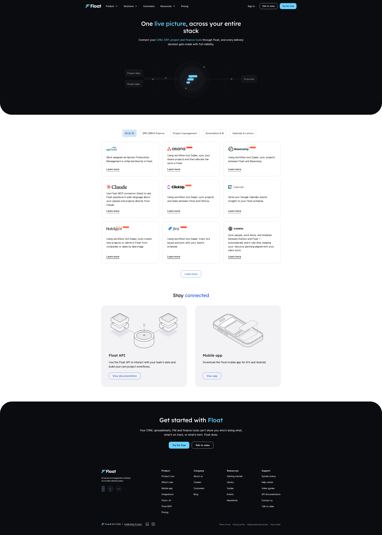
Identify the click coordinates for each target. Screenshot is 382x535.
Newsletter (232, 500)
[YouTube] (153, 524)
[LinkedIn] (147, 524)
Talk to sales (268, 6)
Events (230, 494)
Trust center (275, 524)
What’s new (167, 482)
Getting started (234, 476)
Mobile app (167, 488)
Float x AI (166, 500)
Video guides (268, 488)
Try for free (288, 6)
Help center (267, 482)
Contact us (267, 500)
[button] (112, 6)
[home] (93, 6)
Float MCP (167, 506)
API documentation (271, 494)
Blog (196, 494)
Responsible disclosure (257, 524)
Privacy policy (239, 524)
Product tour (168, 476)
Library (230, 482)
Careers (197, 482)
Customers (149, 6)
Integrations (168, 494)
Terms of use (224, 524)
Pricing (184, 6)
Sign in (251, 6)
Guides (230, 488)
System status (269, 476)
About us (198, 476)
